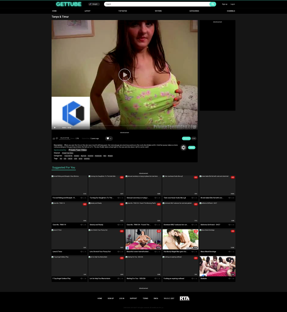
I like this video (54, 138)
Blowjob (110, 156)
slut (65, 158)
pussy (80, 158)
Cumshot (90, 156)
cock (75, 158)
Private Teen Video (78, 150)
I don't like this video (57, 138)
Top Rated (122, 11)
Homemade (98, 156)
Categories (194, 11)
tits (61, 158)
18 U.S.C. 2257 (169, 298)
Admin (192, 147)
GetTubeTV (134, 307)
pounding (86, 158)
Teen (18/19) (68, 156)
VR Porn (158, 11)
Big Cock (83, 156)
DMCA (156, 298)
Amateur (76, 156)
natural (70, 158)
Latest (87, 11)
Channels (231, 11)
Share (193, 138)
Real (105, 156)
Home (54, 11)
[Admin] (183, 147)
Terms (145, 298)
